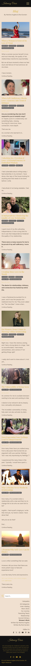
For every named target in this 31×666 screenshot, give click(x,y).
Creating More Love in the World (13, 273)
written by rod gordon (21, 625)
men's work (25, 609)
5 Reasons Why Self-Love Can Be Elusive (15, 550)
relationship (5, 45)
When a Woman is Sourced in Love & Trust (14, 41)
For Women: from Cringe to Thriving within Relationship (14, 330)
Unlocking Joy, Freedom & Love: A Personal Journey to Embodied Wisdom (13, 160)
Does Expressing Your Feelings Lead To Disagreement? (15, 438)
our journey (12, 165)
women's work (20, 45)
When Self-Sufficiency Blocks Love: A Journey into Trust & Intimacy (14, 100)
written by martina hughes (8, 107)
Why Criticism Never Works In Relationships (14, 488)
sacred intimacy (12, 45)
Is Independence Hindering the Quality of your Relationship (15, 216)
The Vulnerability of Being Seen (15, 387)
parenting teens (23, 613)
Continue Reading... (7, 76)
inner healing (5, 165)
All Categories (24, 604)
